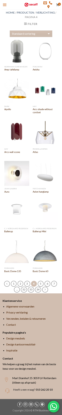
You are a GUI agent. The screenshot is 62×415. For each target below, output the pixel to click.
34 (38, 289)
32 (23, 289)
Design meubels (15, 338)
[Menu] (5, 5)
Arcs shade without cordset (43, 111)
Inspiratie (11, 350)
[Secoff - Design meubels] (31, 4)
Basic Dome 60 (40, 271)
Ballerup (8, 231)
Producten (25, 12)
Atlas (35, 152)
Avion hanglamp (41, 191)
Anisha (36, 69)
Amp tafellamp (11, 69)
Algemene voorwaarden (20, 306)
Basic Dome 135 (12, 271)
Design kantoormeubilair (21, 344)
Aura (6, 191)
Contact (11, 324)
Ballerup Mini (39, 231)
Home (10, 12)
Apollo (7, 109)
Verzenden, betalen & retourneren (26, 318)
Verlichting (45, 12)
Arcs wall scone (12, 152)
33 (31, 289)
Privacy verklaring (17, 312)
